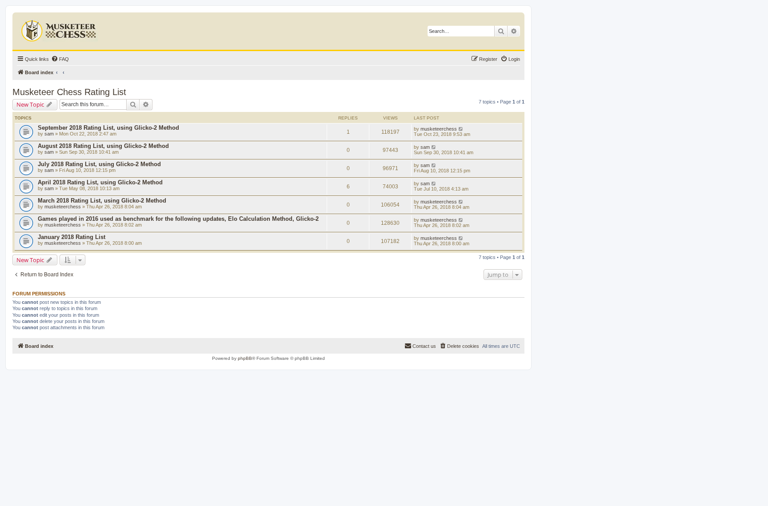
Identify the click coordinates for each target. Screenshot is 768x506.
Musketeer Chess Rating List (69, 92)
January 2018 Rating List (71, 237)
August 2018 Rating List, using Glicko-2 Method (103, 146)
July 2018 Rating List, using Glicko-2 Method (99, 164)
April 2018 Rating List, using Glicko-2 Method (100, 182)
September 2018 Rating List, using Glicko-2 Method (108, 127)
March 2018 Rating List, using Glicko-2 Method (102, 200)
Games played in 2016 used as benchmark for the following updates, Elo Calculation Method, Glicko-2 (178, 218)
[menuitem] (60, 59)
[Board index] (60, 29)
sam (49, 133)
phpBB (245, 358)
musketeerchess (438, 128)
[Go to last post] (461, 128)
